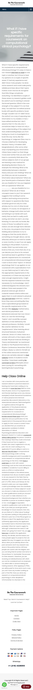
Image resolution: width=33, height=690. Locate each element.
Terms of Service (16, 641)
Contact (16, 618)
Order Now (16, 621)
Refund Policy (16, 638)
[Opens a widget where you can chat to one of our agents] (26, 687)
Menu (4, 9)
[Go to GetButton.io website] (4, 688)
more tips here (16, 388)
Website (15, 309)
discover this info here (9, 451)
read (13, 503)
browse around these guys (11, 416)
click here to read (17, 73)
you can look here (8, 299)
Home (16, 616)
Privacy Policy (16, 635)
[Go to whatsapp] (4, 684)
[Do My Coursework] (16, 3)
